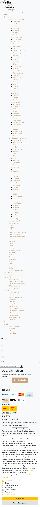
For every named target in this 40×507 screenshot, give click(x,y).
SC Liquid (16, 109)
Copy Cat (16, 41)
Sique (15, 111)
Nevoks (15, 183)
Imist (14, 169)
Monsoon (16, 89)
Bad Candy (16, 28)
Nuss (10, 261)
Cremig (11, 243)
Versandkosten (7, 431)
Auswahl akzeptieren (20, 503)
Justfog (15, 176)
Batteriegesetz (33, 422)
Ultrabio (15, 129)
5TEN (15, 24)
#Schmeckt (16, 21)
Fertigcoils (12, 301)
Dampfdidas (17, 44)
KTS (14, 84)
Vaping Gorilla (17, 133)
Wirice (15, 214)
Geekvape (16, 163)
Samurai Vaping (18, 106)
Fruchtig (11, 248)
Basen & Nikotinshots (16, 270)
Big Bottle (16, 30)
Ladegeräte (12, 304)
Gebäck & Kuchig (14, 250)
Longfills (11, 228)
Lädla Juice (16, 86)
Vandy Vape (17, 203)
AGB (11, 422)
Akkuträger (8, 275)
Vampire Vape (17, 131)
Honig (10, 254)
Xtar (14, 216)
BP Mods (16, 151)
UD (14, 198)
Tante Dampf (17, 120)
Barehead (16, 33)
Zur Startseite (20, 380)
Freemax (16, 160)
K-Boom (15, 80)
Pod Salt (15, 100)
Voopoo (15, 212)
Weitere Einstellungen (9, 494)
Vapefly (15, 205)
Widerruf (25, 422)
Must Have (16, 93)
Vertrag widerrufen (19, 425)
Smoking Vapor (18, 196)
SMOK (15, 194)
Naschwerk (12, 259)
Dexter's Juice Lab (19, 50)
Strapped (16, 118)
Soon (6, 322)
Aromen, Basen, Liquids (12, 221)
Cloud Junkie (17, 39)
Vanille (11, 268)
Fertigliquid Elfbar (14, 234)
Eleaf (14, 154)
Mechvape (16, 180)
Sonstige (16, 219)
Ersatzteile (12, 299)
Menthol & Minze (14, 257)
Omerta (15, 98)
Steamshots (17, 115)
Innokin (15, 171)
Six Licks (16, 113)
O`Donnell (16, 185)
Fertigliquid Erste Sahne (17, 236)
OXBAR (15, 187)
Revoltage (16, 102)
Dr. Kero (15, 59)
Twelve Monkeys (18, 127)
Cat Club (16, 35)
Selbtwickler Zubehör (16, 313)
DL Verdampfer (14, 288)
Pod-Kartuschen (14, 315)
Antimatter (16, 26)
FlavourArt (16, 71)
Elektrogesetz (6, 425)
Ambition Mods (18, 140)
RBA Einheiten (13, 308)
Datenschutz (17, 422)
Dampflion (16, 46)
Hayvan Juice (17, 77)
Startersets (8, 272)
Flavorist (16, 68)
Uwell (14, 201)
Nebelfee (16, 95)
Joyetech (16, 174)
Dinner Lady (17, 53)
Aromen (11, 225)
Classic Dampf (18, 37)
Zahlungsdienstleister (12, 485)
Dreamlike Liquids (19, 62)
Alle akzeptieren (20, 498)
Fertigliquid (12, 230)
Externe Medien (10, 490)
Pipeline (15, 189)
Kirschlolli (16, 82)
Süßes (11, 263)
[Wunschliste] (20, 351)
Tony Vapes (17, 124)
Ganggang (16, 75)
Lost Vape (16, 178)
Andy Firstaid (17, 142)
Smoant (15, 192)
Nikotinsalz (12, 241)
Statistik (7, 483)
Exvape (15, 158)
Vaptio (15, 210)
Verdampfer (8, 277)
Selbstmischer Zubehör (16, 310)
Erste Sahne (17, 66)
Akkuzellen (12, 295)
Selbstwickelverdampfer (17, 284)
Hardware (12, 328)
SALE (6, 324)
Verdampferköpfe (14, 317)
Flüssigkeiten (13, 333)
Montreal (16, 91)
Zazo (14, 136)
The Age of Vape (18, 122)
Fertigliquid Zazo (14, 239)
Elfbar (15, 64)
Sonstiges (12, 319)
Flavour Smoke (18, 73)
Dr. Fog (15, 55)
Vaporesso (16, 207)
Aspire (15, 147)
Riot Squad (16, 104)
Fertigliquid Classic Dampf (17, 232)
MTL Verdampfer (14, 286)
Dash (14, 48)
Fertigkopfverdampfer (16, 281)
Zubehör (7, 290)
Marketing (8, 487)
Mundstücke (13, 306)
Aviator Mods (17, 149)
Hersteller (7, 17)
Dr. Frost (16, 57)
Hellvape (16, 167)
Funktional (8, 492)
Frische (11, 245)
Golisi (15, 165)
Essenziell (8, 481)
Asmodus (16, 145)
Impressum (5, 422)
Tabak (11, 266)
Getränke (12, 252)
